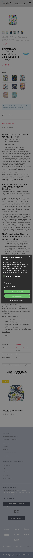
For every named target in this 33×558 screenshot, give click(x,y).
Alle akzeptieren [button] (17, 291)
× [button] (29, 256)
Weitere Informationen (21, 272)
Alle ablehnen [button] (17, 296)
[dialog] (16, 279)
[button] (16, 300)
